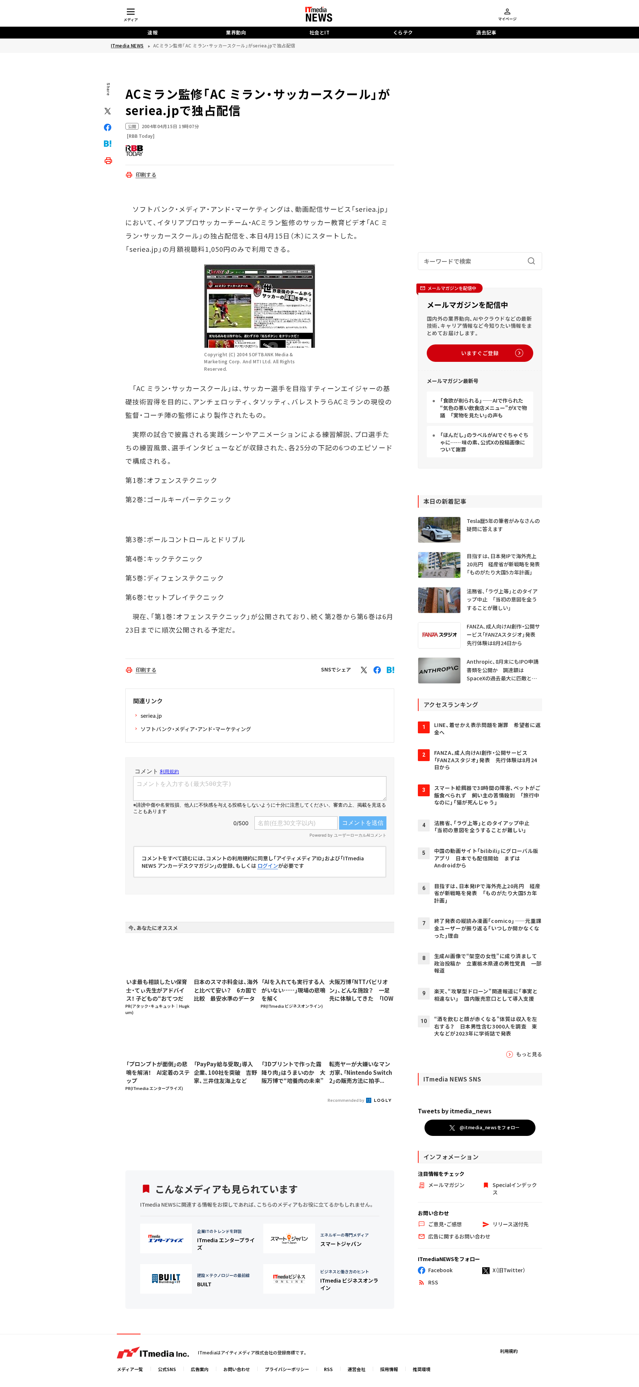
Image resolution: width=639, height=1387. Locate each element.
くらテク (403, 32)
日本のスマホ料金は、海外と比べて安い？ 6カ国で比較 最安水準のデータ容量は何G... (226, 990)
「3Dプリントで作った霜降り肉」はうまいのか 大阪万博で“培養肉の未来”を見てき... (293, 1072)
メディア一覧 (130, 1369)
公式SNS (167, 1369)
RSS (328, 1369)
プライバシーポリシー (287, 1369)
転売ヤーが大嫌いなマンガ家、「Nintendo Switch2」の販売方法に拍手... (360, 1072)
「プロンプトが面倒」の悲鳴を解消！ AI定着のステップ (158, 1072)
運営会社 (356, 1369)
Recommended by (346, 1100)
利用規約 (509, 1351)
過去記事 (486, 32)
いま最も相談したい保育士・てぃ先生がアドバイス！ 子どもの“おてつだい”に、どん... (156, 990)
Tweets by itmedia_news (454, 1110)
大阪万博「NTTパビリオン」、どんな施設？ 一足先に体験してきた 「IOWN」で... (361, 990)
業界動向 (236, 32)
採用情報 (389, 1369)
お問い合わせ (236, 1369)
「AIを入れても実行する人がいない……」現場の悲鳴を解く (293, 990)
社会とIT (320, 32)
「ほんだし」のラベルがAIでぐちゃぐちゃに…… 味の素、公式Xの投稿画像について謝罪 (484, 442)
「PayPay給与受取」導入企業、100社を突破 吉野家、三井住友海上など (225, 1072)
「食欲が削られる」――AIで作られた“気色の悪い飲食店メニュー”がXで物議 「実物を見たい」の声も (483, 408)
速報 (153, 32)
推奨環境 (421, 1369)
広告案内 (200, 1369)
